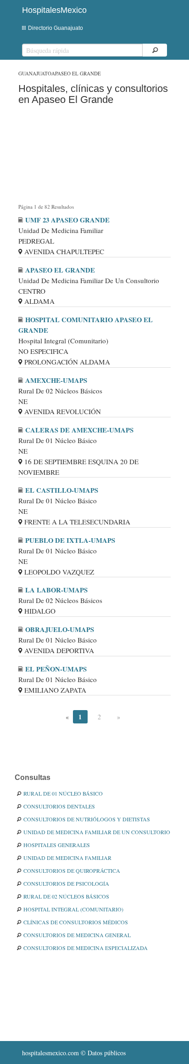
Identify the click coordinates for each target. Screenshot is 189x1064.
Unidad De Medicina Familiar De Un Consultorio (96, 832)
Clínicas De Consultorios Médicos (75, 922)
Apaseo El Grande (76, 73)
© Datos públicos (74, 1052)
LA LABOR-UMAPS (56, 590)
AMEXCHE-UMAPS (56, 380)
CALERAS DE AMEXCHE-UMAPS (79, 430)
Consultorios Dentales (59, 806)
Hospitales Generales (56, 844)
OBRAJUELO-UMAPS (59, 629)
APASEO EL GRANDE (60, 270)
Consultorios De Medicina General (77, 935)
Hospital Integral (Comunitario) (73, 909)
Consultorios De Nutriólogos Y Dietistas (86, 819)
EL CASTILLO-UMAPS (61, 490)
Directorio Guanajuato (55, 28)
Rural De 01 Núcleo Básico (63, 793)
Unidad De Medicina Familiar (67, 857)
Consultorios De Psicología (66, 883)
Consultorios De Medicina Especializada (85, 947)
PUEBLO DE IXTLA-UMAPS (70, 540)
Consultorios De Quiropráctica (71, 870)
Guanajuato (34, 73)
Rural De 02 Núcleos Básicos (66, 896)
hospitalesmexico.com (50, 1052)
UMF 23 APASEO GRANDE (67, 220)
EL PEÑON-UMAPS (56, 669)
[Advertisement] (94, 156)
